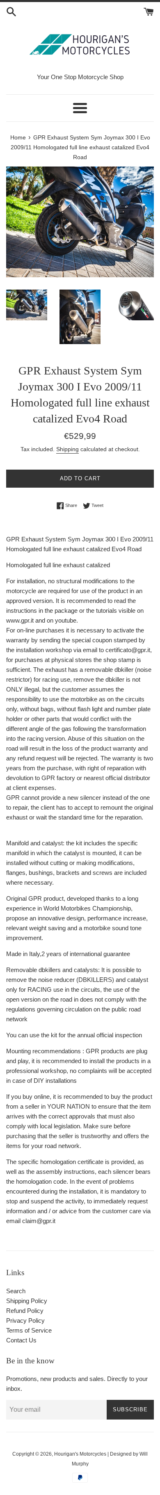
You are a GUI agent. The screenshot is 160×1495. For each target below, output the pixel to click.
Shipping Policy (26, 1300)
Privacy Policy (25, 1320)
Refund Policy (24, 1310)
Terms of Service (29, 1330)
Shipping (67, 449)
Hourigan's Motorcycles (80, 1454)
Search (15, 1290)
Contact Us (21, 1340)
